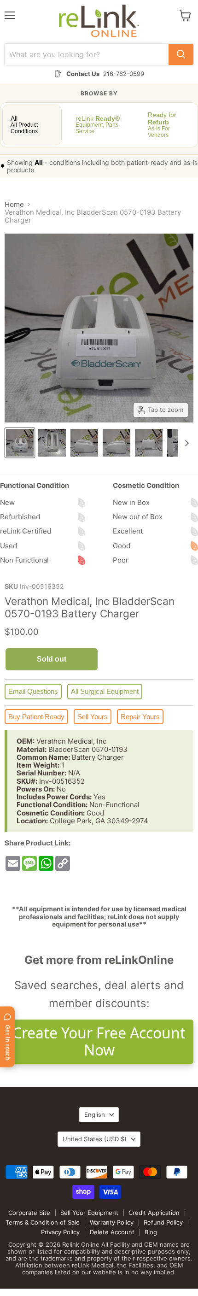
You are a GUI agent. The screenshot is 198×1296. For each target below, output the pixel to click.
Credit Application (154, 1212)
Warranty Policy (112, 1222)
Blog (151, 1232)
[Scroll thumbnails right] (185, 443)
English (94, 1114)
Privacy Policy (60, 1232)
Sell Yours (92, 717)
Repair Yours (140, 717)
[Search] (181, 54)
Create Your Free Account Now (99, 1041)
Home (14, 204)
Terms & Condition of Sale (43, 1222)
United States (95, 1139)
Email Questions (33, 691)
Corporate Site (29, 1212)
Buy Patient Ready (36, 717)
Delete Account (112, 1232)
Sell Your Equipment (89, 1212)
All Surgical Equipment (105, 691)
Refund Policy (163, 1222)
